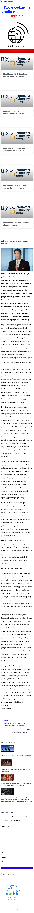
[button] (8, 50)
